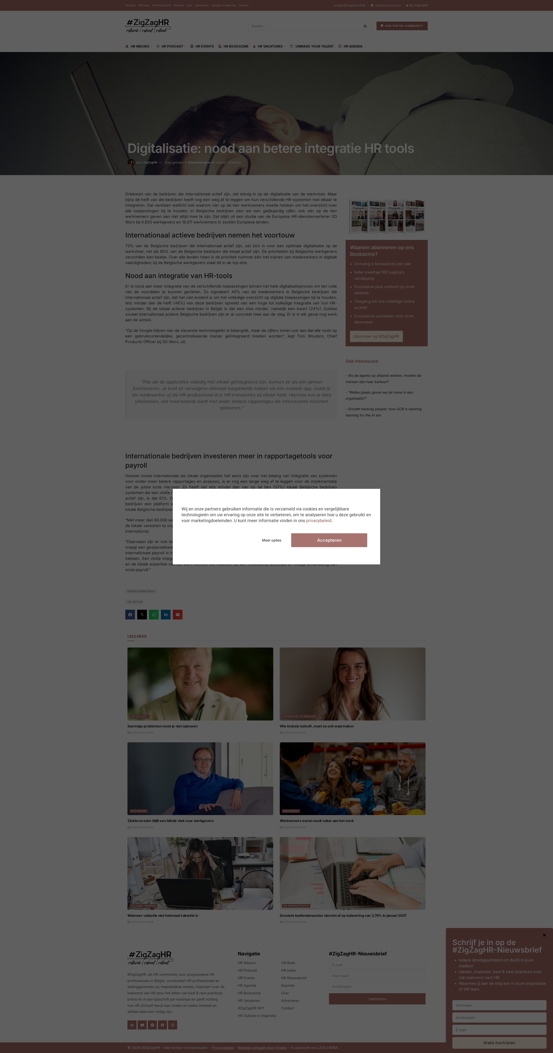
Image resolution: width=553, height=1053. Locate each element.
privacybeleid (318, 520)
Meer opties (271, 540)
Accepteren (329, 540)
